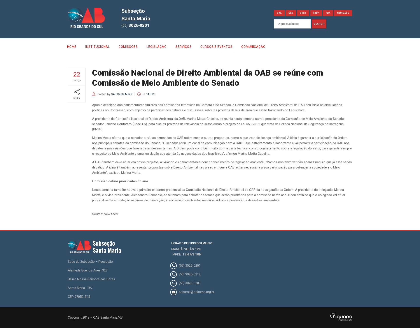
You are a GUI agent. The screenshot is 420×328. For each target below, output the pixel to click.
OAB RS (151, 94)
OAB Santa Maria (121, 94)
